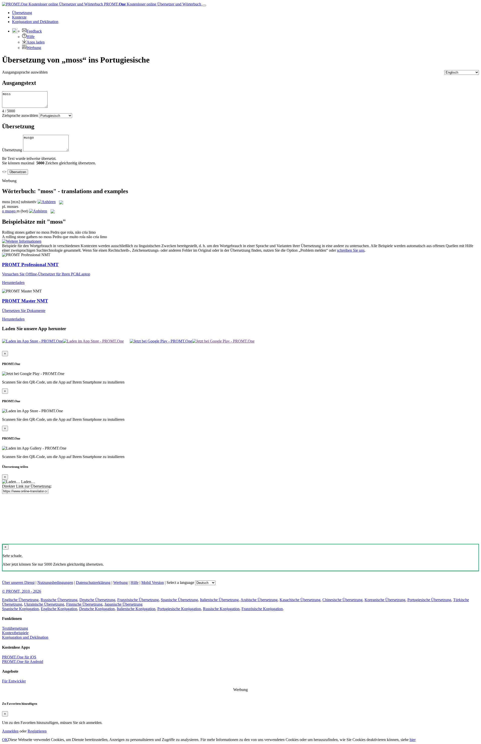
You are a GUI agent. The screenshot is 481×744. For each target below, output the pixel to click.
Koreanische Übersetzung (385, 600)
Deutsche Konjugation (97, 609)
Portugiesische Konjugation (179, 609)
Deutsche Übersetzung (97, 600)
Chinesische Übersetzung (342, 600)
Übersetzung (22, 13)
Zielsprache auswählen (20, 115)
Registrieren (37, 731)
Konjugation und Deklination (25, 637)
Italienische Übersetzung (219, 600)
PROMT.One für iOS (19, 657)
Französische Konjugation (262, 609)
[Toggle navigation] (204, 5)
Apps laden (36, 42)
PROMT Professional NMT (30, 264)
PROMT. (152, 4)
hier (413, 739)
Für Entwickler (14, 681)
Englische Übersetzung (20, 600)
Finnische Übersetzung (84, 604)
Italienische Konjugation (136, 609)
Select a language (180, 582)
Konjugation (35, 22)
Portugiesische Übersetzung (429, 600)
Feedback (34, 31)
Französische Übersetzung (138, 600)
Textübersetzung (15, 628)
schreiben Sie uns (351, 250)
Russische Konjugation (221, 609)
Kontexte (19, 17)
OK (5, 739)
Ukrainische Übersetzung (44, 604)
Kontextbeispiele (15, 633)
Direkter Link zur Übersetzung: (27, 486)
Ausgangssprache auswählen (25, 72)
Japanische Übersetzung (123, 604)
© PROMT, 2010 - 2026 (21, 591)
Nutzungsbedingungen (55, 582)
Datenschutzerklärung (93, 582)
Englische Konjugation (59, 609)
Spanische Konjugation (20, 609)
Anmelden (10, 731)
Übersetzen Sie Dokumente (23, 310)
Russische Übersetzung (59, 600)
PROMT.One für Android (22, 661)
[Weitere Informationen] (21, 241)
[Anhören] (47, 202)
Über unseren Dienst (18, 582)
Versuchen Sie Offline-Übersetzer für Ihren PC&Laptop (46, 274)
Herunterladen (13, 282)
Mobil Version (152, 582)
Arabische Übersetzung (259, 600)
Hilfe (31, 37)
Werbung (34, 48)
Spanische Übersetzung (179, 600)
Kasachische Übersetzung (300, 600)
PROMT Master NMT (25, 300)
